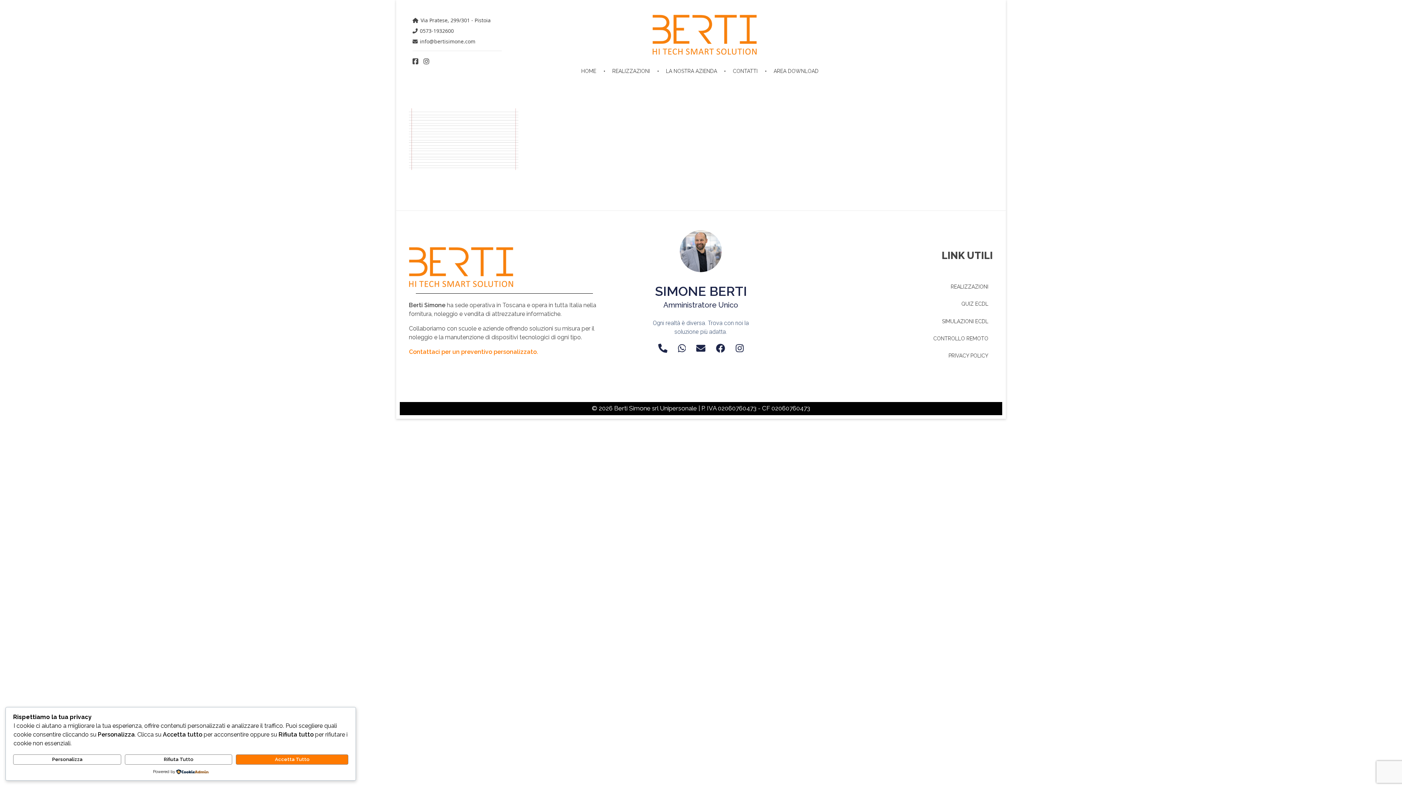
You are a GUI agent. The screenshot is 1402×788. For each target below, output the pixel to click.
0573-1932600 (437, 30)
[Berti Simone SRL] (704, 35)
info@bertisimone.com (447, 41)
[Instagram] (740, 348)
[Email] (700, 348)
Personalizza (67, 759)
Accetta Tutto (292, 759)
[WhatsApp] (682, 348)
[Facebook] (720, 348)
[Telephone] (662, 348)
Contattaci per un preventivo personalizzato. (473, 351)
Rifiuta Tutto (179, 759)
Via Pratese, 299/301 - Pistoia (456, 20)
